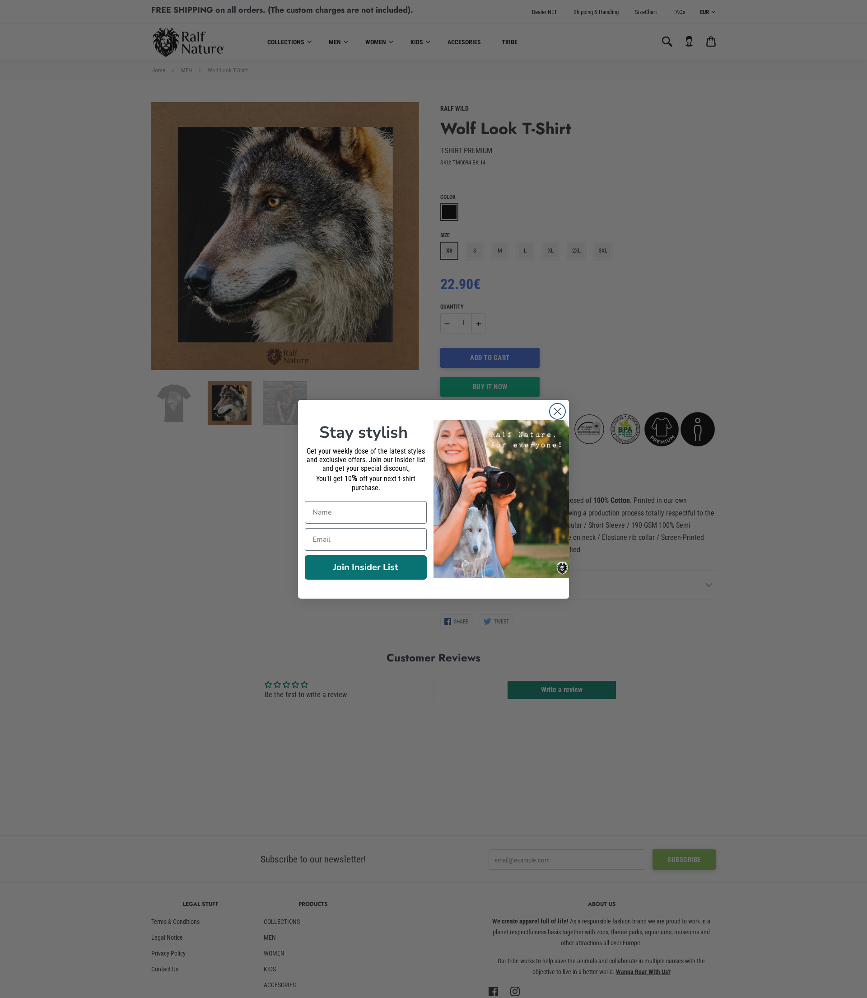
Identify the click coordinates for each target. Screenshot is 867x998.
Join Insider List (365, 567)
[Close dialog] (557, 411)
